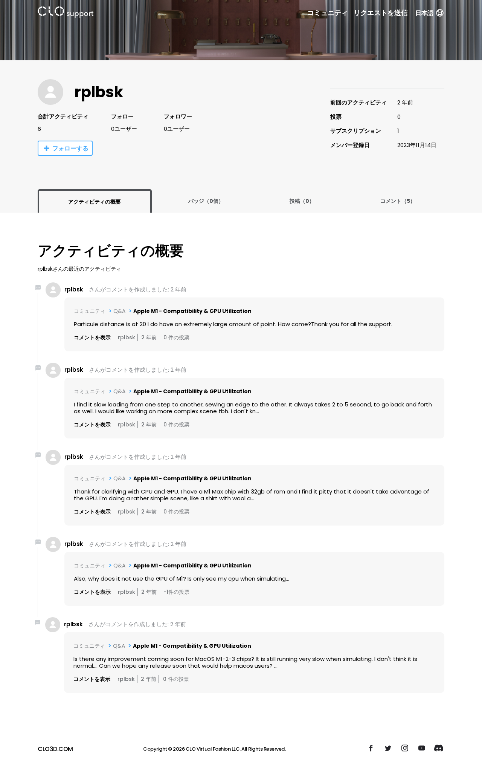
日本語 (424, 13)
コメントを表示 (92, 337)
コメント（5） (397, 201)
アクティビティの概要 (94, 201)
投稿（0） (302, 201)
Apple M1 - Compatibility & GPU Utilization (192, 311)
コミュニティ (327, 13)
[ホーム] (65, 13)
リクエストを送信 (381, 13)
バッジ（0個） (206, 201)
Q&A (119, 311)
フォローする (70, 148)
